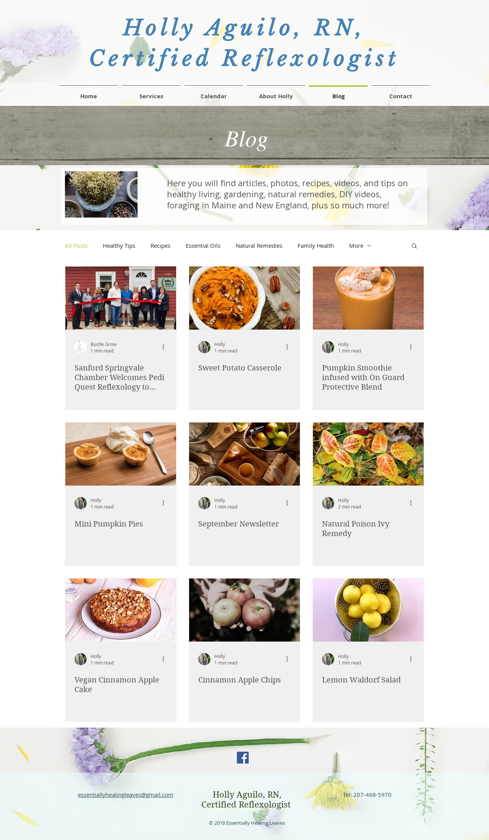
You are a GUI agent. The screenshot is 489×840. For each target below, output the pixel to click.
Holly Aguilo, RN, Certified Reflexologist (247, 799)
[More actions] (165, 347)
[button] (400, 93)
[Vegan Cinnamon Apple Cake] (120, 610)
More (356, 245)
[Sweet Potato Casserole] (244, 298)
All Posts (76, 245)
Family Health (316, 245)
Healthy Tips (119, 245)
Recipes (160, 245)
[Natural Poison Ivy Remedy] (368, 454)
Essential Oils (203, 245)
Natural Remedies (259, 245)
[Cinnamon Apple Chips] (244, 610)
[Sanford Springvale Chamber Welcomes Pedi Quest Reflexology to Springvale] (120, 298)
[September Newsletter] (244, 454)
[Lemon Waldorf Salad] (368, 610)
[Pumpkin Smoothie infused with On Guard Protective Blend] (368, 298)
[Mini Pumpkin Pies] (120, 454)
